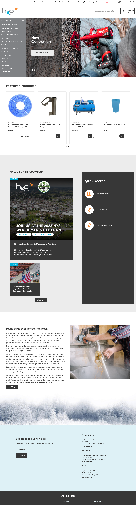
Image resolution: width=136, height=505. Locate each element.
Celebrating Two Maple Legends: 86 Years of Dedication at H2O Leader (22, 289)
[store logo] (10, 11)
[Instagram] (67, 496)
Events (44, 2)
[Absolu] (94, 501)
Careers (80, 2)
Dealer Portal (72, 2)
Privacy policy (28, 502)
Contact (98, 2)
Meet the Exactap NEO (42, 52)
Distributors (62, 2)
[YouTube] (73, 496)
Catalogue (89, 2)
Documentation (52, 2)
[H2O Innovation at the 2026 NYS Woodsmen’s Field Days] (41, 240)
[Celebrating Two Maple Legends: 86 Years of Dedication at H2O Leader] (25, 282)
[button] (110, 2)
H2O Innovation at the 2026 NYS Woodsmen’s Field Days (34, 244)
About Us (37, 2)
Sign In (132, 2)
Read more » (63, 253)
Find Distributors (86, 466)
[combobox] (106, 11)
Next (34, 70)
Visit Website (86, 450)
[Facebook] (62, 496)
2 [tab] (68, 146)
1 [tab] (66, 146)
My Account (124, 2)
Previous (32, 70)
